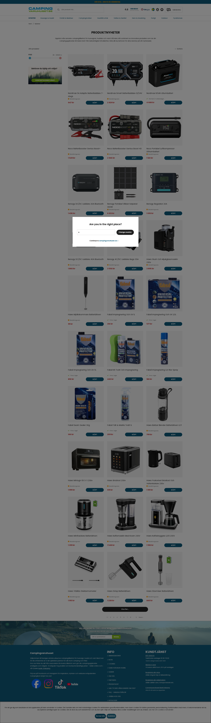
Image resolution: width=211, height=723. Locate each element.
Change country (125, 232)
